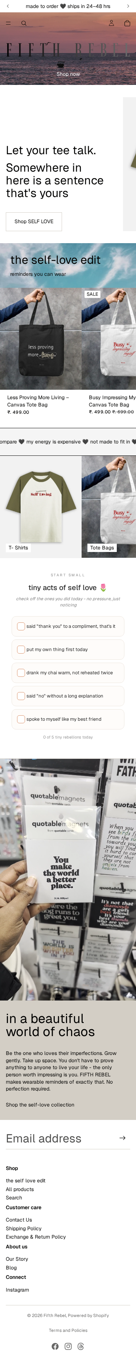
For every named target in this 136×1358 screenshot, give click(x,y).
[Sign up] (122, 1138)
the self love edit (25, 1181)
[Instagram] (68, 1346)
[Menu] (8, 23)
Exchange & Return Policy (36, 1237)
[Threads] (81, 1346)
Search (14, 1198)
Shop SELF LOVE (34, 221)
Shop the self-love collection (40, 1104)
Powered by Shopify (88, 1315)
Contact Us (19, 1220)
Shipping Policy (24, 1228)
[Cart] (127, 23)
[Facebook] (55, 1346)
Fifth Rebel (55, 1315)
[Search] (24, 23)
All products (20, 1189)
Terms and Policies (68, 1330)
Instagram (17, 1290)
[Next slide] (122, 164)
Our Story (17, 1259)
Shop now (68, 74)
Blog (11, 1267)
